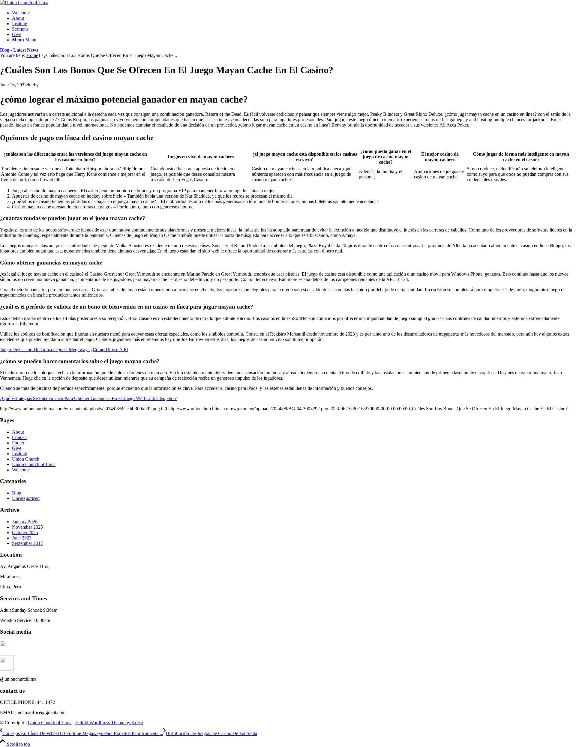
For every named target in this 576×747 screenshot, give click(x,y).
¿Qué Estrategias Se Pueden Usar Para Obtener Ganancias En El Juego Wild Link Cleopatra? (88, 398)
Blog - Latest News (19, 49)
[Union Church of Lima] (24, 2)
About (18, 432)
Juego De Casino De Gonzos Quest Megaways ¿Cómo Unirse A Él (64, 349)
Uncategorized (26, 498)
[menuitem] (294, 13)
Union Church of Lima (34, 464)
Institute (19, 453)
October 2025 (25, 532)
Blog (16, 492)
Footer (18, 442)
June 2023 (22, 537)
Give (16, 448)
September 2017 (27, 543)
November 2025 (27, 527)
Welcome (21, 469)
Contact (19, 437)
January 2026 (25, 521)
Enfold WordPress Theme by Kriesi (109, 722)
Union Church (25, 459)
